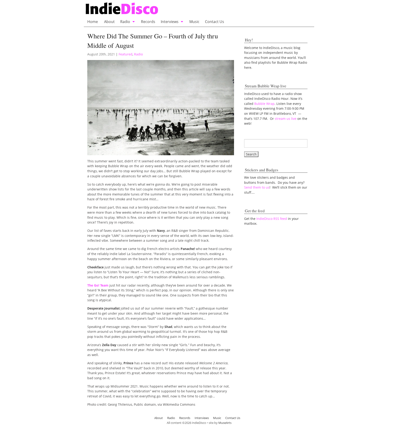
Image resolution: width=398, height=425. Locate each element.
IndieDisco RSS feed (271, 218)
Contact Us (214, 21)
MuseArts (224, 423)
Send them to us (256, 187)
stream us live (285, 118)
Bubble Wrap (264, 103)
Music (194, 21)
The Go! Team (97, 285)
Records (148, 21)
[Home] (167, 9)
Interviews (170, 21)
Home (92, 21)
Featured (125, 54)
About (109, 21)
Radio (125, 21)
